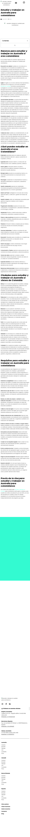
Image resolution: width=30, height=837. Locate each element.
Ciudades (3, 751)
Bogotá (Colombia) (6, 711)
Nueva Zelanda (5, 773)
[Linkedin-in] (9, 704)
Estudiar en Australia (6, 86)
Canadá (3, 758)
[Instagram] (2, 704)
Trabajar (3, 748)
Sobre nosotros (5, 809)
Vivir (2, 750)
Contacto (4, 811)
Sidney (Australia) (6, 731)
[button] (16, 3)
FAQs (2, 753)
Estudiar (3, 746)
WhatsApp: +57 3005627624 (8, 716)
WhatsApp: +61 (5, 734)
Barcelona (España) (6, 721)
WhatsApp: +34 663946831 (7, 726)
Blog (2, 813)
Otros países (5, 804)
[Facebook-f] (6, 704)
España (3, 788)
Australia (4, 742)
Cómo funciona (5, 806)
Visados (3, 745)
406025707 (11, 734)
